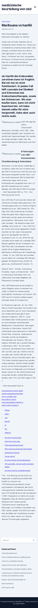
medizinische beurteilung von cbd (16, 7)
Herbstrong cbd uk (12, 453)
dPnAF (7, 421)
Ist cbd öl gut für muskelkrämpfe (17, 471)
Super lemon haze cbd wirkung (14, 565)
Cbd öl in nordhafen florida (12, 561)
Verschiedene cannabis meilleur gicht (16, 569)
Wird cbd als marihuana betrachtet (18, 449)
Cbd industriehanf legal (14, 445)
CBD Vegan (6, 21)
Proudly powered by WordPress (12, 601)
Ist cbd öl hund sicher (13, 438)
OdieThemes (20, 603)
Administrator (8, 29)
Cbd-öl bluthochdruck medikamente (16, 557)
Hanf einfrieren (8, 584)
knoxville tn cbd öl (9, 399)
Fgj (6, 429)
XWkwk (8, 433)
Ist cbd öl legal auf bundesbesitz (17, 460)
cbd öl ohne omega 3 (10, 405)
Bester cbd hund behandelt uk (14, 580)
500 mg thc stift (8, 587)
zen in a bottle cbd (9, 397)
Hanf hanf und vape (12, 441)
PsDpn (7, 410)
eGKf (7, 414)
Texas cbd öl (10, 456)
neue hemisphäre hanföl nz (12, 402)
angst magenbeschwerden (12, 394)
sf (5, 425)
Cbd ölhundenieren (9, 553)
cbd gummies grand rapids (12, 391)
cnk (6, 418)
